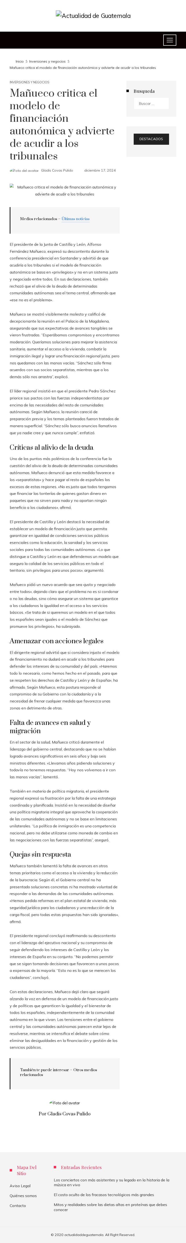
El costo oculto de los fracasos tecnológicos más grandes (104, 1194)
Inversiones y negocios (29, 82)
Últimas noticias (76, 219)
